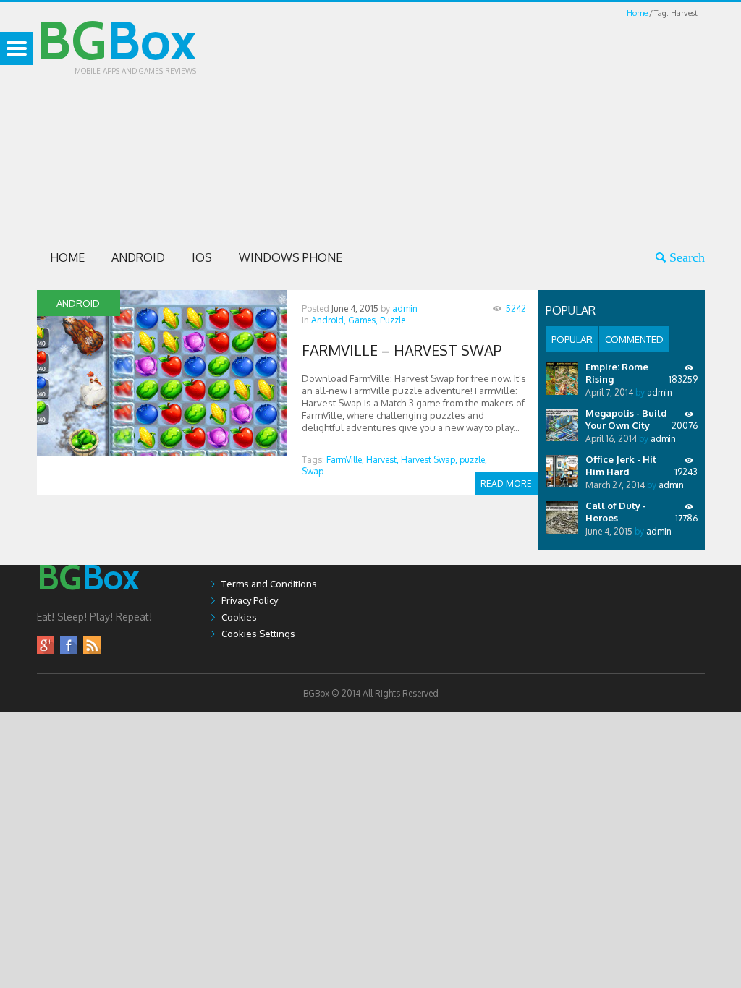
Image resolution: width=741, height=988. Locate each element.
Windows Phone (290, 257)
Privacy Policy (249, 600)
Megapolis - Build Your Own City (626, 419)
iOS (202, 257)
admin (405, 308)
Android (138, 257)
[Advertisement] (491, 121)
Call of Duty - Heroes (615, 512)
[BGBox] (88, 604)
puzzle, (473, 459)
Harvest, (382, 459)
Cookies (239, 617)
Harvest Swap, (429, 459)
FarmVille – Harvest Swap (401, 350)
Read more (506, 483)
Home (637, 13)
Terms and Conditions (269, 583)
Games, (363, 320)
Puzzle (392, 320)
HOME (67, 257)
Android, (328, 320)
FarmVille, (345, 459)
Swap (312, 471)
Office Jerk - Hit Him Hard (620, 465)
